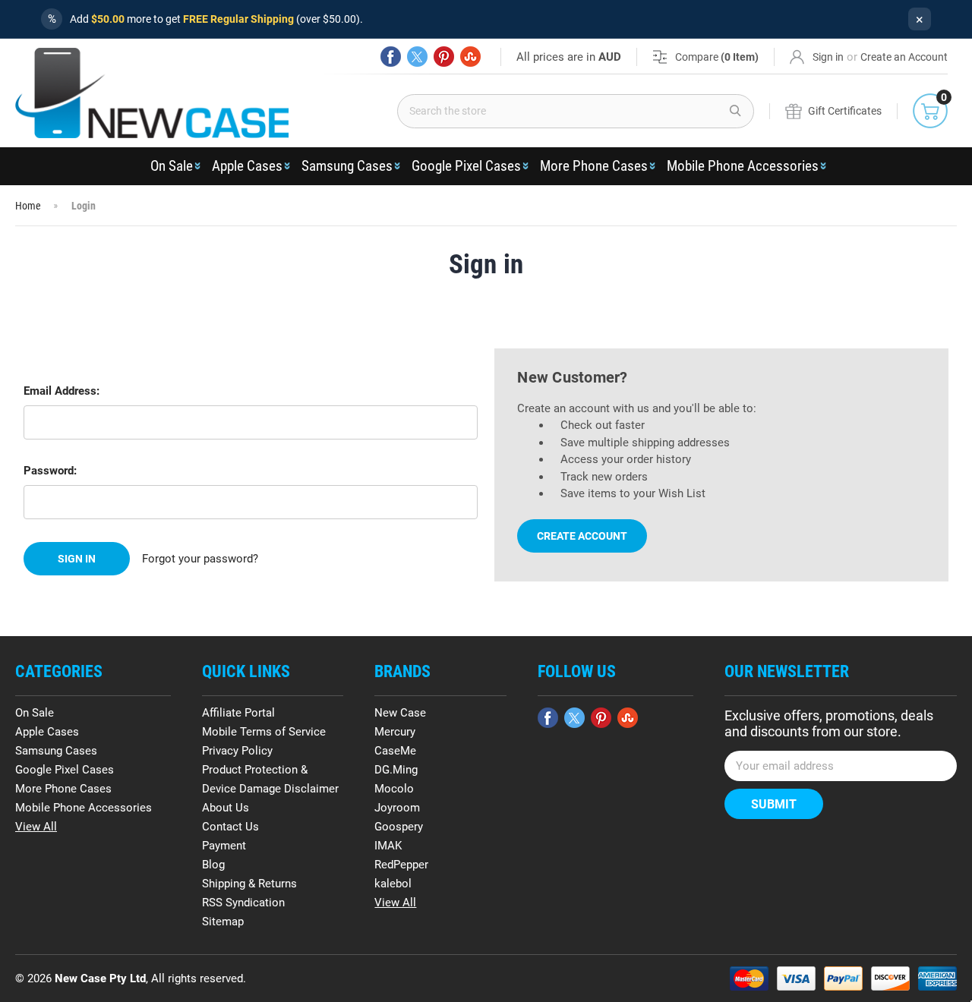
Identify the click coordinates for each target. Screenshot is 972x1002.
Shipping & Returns (249, 883)
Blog (213, 864)
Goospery (398, 826)
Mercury (394, 732)
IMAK (388, 845)
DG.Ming (396, 770)
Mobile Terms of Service (264, 732)
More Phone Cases (594, 166)
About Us (225, 808)
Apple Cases (247, 166)
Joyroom (397, 808)
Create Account (582, 536)
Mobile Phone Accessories (743, 166)
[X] (417, 56)
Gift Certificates (845, 111)
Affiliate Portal (238, 713)
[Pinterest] (444, 56)
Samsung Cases (347, 166)
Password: (50, 470)
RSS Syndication (243, 902)
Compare (717, 57)
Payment (224, 845)
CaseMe (395, 751)
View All (36, 826)
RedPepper (401, 864)
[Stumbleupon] (470, 56)
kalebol (393, 883)
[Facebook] (390, 56)
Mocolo (394, 789)
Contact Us (230, 826)
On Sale (171, 166)
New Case (400, 713)
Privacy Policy (237, 751)
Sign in (828, 57)
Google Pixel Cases (466, 166)
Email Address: (61, 391)
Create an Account (904, 57)
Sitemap (223, 921)
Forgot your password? (200, 559)
